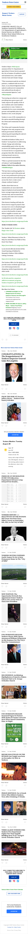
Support (21, 14)
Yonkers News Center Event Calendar (12, 889)
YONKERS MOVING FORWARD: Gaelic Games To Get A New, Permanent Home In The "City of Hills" (13, 558)
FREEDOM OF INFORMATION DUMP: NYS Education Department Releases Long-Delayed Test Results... (13, 479)
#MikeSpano (16, 66)
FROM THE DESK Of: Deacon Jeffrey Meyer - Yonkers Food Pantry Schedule (13, 398)
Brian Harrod (9, 40)
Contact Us (10, 927)
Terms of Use (10, 930)
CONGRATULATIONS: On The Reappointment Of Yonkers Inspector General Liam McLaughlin (14, 357)
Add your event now (14, 893)
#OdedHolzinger (7, 167)
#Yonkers (18, 228)
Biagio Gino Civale (7, 230)
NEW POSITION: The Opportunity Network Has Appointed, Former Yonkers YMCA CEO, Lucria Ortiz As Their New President (12, 597)
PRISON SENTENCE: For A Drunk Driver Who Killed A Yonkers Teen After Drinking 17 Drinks (14, 795)
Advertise (15, 435)
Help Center (17, 927)
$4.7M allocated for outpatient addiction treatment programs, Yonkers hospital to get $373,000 (12, 280)
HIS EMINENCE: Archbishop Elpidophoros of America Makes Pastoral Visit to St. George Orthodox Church (14, 678)
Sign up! (14, 324)
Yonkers (4, 351)
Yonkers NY (5, 22)
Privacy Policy (17, 930)
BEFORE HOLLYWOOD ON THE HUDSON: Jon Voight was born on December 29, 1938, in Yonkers (13, 757)
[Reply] (7, 339)
